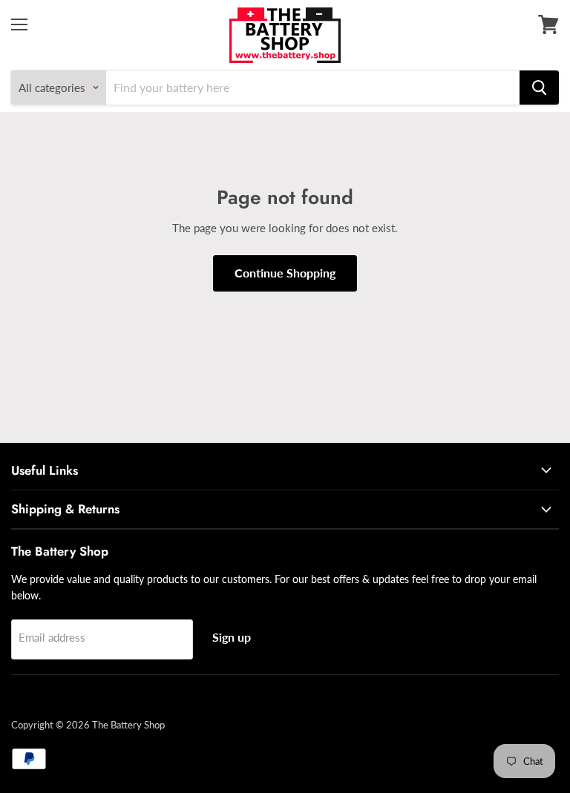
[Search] (539, 87)
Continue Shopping (285, 273)
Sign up (231, 637)
